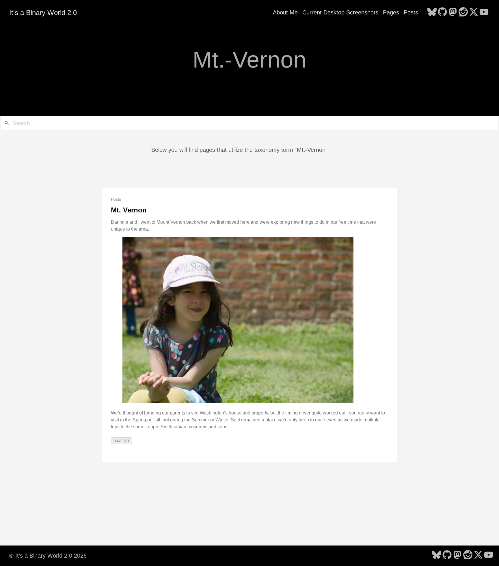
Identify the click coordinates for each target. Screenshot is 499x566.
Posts (411, 12)
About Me (285, 12)
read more (121, 440)
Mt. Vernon (129, 210)
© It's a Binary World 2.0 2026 (48, 555)
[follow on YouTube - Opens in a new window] (484, 12)
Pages (391, 12)
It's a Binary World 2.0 (43, 12)
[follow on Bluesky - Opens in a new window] (432, 12)
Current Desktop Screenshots (340, 12)
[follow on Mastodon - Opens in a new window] (452, 12)
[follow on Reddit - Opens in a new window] (463, 12)
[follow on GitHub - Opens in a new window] (442, 12)
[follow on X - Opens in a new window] (473, 12)
